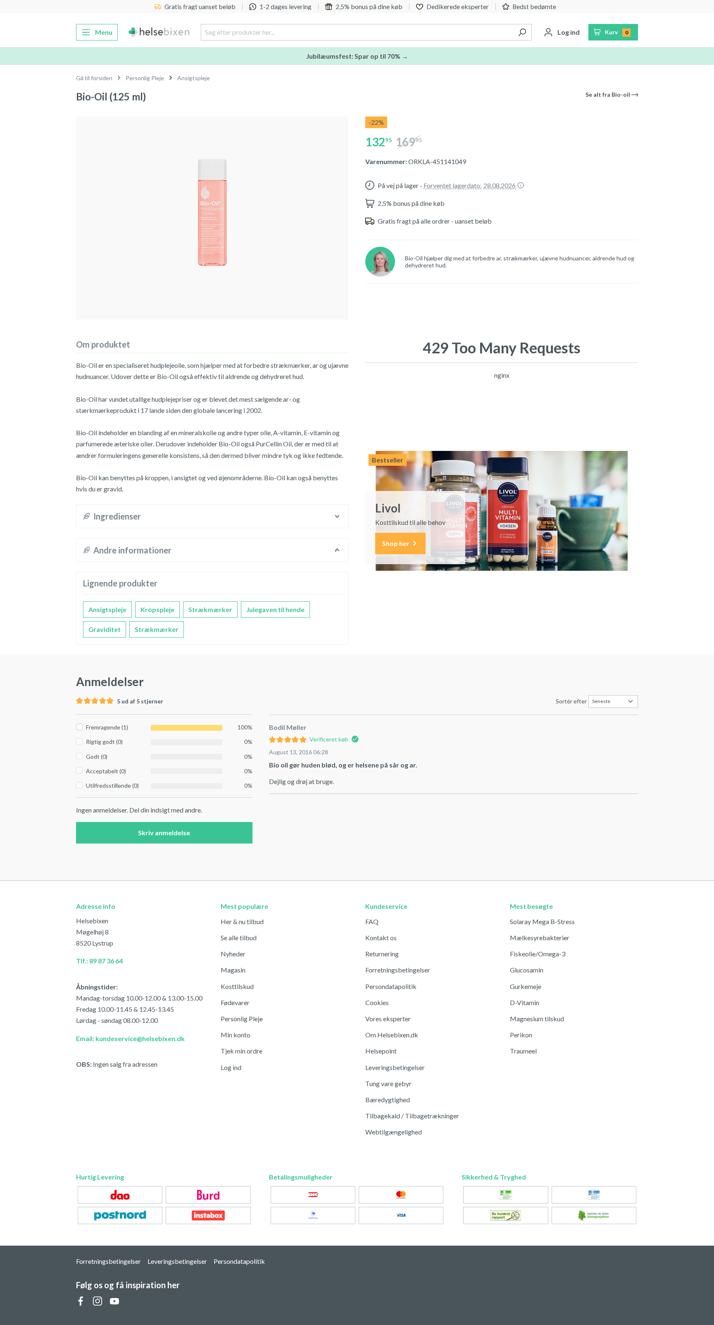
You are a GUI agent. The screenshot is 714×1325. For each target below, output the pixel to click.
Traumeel (523, 1051)
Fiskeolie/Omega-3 (537, 954)
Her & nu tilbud (242, 921)
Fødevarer (235, 1002)
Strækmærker (210, 609)
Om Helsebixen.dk (391, 1035)
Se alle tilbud (239, 937)
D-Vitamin (524, 1002)
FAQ (371, 921)
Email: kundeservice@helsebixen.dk (130, 1038)
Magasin (233, 970)
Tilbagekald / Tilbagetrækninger (412, 1116)
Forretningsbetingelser (397, 970)
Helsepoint (381, 1051)
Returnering (382, 954)
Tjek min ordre (241, 1051)
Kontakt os (381, 937)
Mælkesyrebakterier (539, 937)
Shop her (396, 543)
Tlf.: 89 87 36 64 (99, 961)
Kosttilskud (237, 986)
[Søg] (522, 32)
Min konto (235, 1035)
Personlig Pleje (242, 1018)
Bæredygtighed (387, 1099)
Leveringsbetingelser (395, 1067)
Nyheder (233, 954)
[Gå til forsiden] (159, 32)
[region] (212, 215)
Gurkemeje (525, 986)
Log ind (231, 1067)
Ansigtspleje (107, 609)
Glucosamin (526, 970)
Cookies (377, 1002)
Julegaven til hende (275, 609)
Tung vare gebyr (388, 1083)
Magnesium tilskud (537, 1018)
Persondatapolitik (390, 986)
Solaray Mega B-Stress (542, 921)
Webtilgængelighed (393, 1132)
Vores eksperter (388, 1018)
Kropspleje (157, 609)
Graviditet (104, 629)
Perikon (521, 1035)
